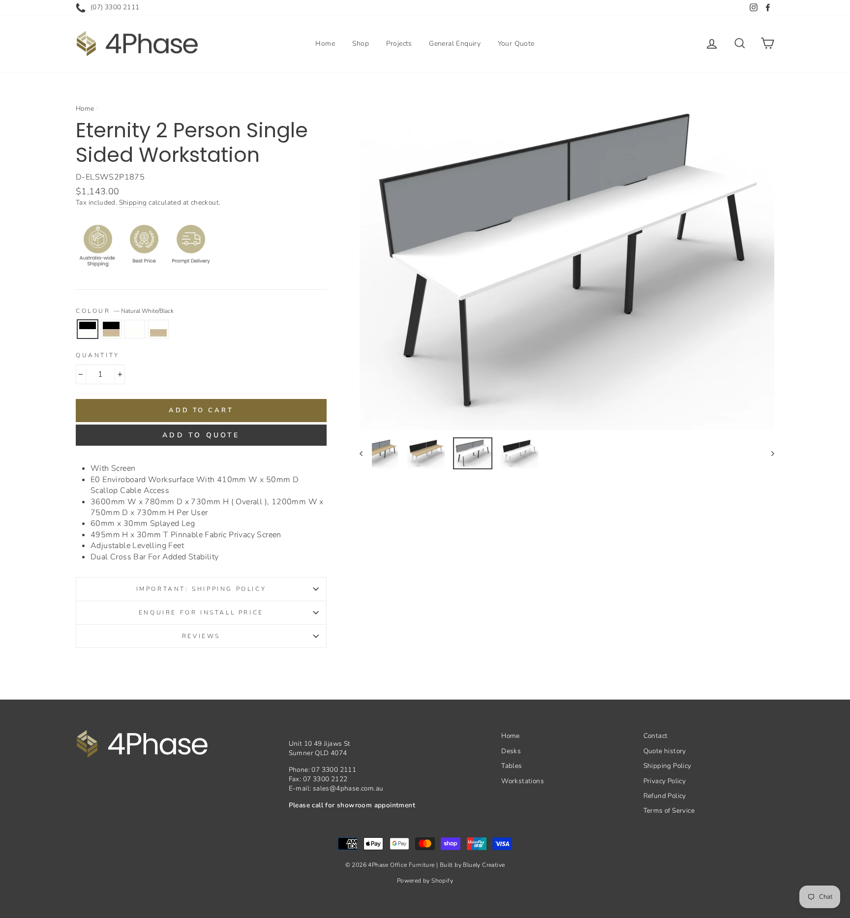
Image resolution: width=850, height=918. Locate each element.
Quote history (664, 751)
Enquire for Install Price (201, 612)
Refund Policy (664, 795)
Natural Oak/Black (111, 329)
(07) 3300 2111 (115, 7)
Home (325, 43)
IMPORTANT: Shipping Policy (201, 589)
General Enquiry (455, 43)
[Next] (768, 453)
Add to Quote (201, 435)
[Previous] (366, 453)
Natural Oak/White (158, 329)
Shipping (133, 202)
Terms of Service (669, 810)
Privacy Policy (664, 781)
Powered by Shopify (425, 881)
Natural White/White (135, 329)
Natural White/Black (87, 329)
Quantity (98, 355)
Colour (125, 311)
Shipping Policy (667, 765)
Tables (511, 765)
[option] (567, 264)
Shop (360, 43)
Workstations (522, 781)
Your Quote (516, 43)
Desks (511, 751)
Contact (655, 735)
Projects (399, 43)
